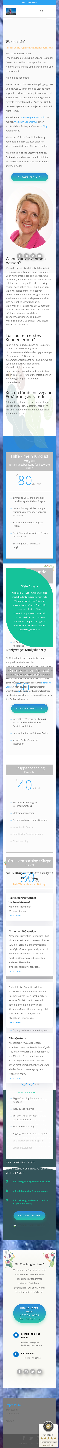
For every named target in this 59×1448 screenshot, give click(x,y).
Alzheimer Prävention (22, 931)
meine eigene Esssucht (33, 117)
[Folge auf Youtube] (39, 256)
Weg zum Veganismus (25, 121)
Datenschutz (12, 1413)
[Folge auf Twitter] (33, 256)
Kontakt (10, 1420)
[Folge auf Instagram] (26, 256)
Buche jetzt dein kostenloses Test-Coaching (29, 1313)
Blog (44, 126)
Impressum (12, 1409)
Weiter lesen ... (29, 1092)
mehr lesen (15, 915)
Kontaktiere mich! (29, 177)
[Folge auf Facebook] (19, 256)
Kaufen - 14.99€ (29, 1215)
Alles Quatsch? (17, 1038)
